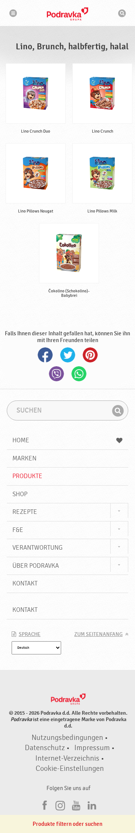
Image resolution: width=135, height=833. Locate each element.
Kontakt (25, 583)
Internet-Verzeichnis (67, 758)
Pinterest (90, 354)
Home (20, 440)
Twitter (67, 354)
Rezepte (24, 511)
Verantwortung (37, 547)
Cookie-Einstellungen (70, 768)
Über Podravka (35, 565)
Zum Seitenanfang (98, 634)
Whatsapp (78, 373)
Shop (19, 494)
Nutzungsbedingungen (67, 738)
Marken (24, 458)
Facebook (45, 354)
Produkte (27, 476)
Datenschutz (45, 748)
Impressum (92, 748)
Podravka (67, 14)
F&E (17, 529)
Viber (56, 373)
